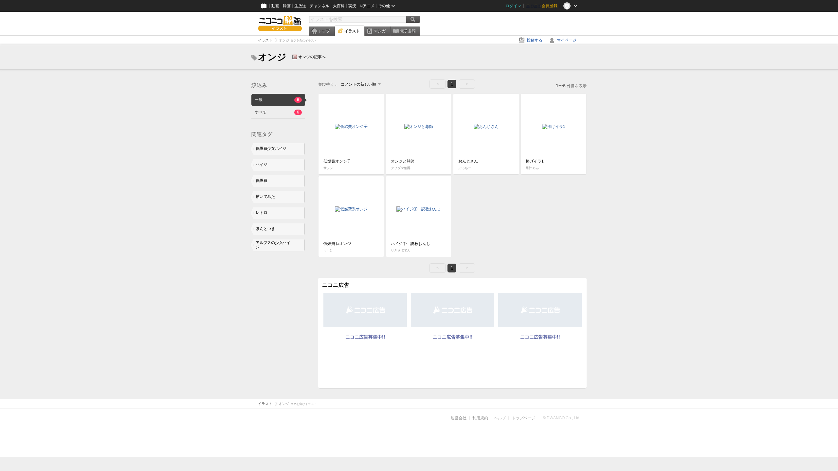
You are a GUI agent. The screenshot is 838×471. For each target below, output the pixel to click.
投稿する (534, 40)
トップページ (523, 418)
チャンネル (319, 6)
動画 (275, 6)
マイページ (566, 40)
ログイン (513, 6)
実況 (352, 6)
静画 (287, 6)
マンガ (380, 31)
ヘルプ (500, 418)
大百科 (339, 6)
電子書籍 (408, 31)
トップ (324, 31)
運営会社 (458, 418)
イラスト (352, 31)
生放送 (300, 6)
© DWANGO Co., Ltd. (561, 418)
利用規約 (480, 418)
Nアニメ (367, 6)
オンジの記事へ (312, 57)
